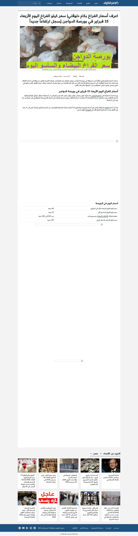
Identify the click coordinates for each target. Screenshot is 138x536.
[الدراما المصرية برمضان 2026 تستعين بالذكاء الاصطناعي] (111, 474)
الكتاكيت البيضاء (102, 216)
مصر (95, 453)
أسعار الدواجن (96, 95)
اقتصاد (106, 453)
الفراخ (107, 107)
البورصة (88, 110)
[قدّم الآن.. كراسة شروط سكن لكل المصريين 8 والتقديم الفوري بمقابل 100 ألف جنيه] (90, 506)
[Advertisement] (69, 125)
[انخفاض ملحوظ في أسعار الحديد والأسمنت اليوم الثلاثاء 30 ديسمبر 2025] (69, 474)
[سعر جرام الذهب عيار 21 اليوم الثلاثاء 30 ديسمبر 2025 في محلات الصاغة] (48, 474)
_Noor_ (75, 76)
